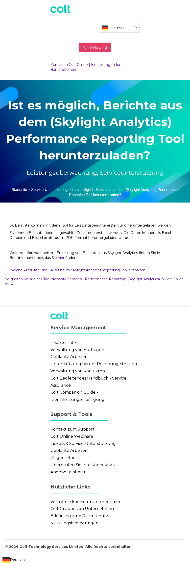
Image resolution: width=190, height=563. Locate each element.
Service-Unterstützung (49, 189)
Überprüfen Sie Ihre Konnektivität (84, 464)
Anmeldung (95, 47)
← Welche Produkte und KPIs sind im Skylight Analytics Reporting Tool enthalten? (76, 270)
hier (61, 258)
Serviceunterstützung (132, 172)
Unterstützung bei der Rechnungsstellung (93, 363)
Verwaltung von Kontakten (77, 371)
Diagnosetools (64, 457)
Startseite (19, 189)
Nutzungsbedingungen (74, 523)
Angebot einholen (68, 472)
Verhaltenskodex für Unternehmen (85, 501)
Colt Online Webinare (71, 436)
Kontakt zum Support (72, 429)
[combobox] (13, 560)
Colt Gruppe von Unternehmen (82, 508)
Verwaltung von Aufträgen (77, 349)
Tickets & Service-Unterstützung (83, 443)
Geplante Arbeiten (69, 356)
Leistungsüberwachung (61, 172)
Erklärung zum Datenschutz (79, 515)
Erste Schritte (64, 342)
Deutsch (17, 560)
